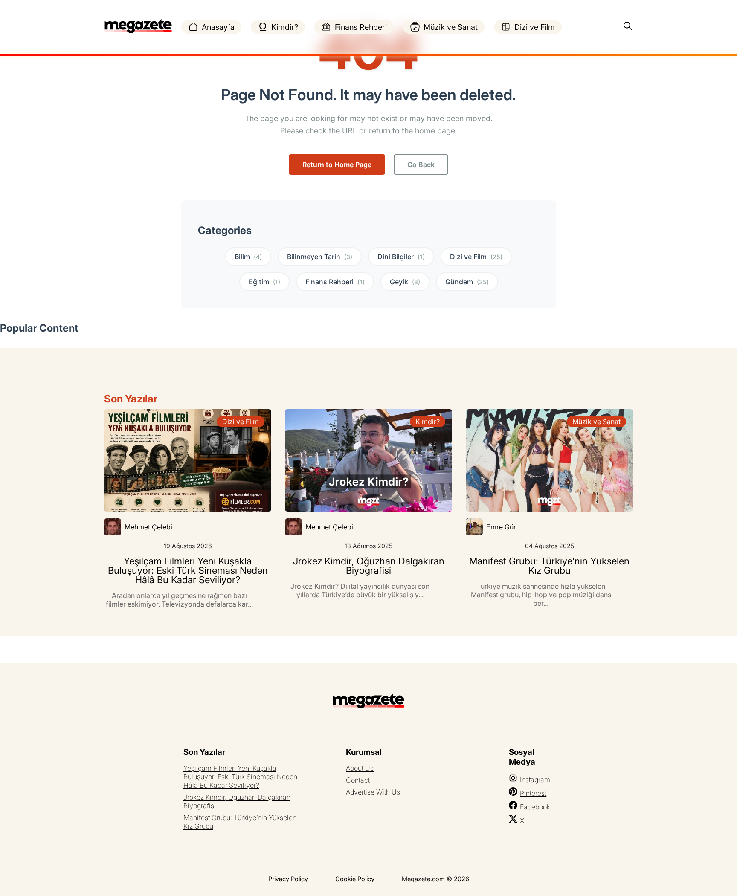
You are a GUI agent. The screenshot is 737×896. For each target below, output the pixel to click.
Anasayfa (218, 27)
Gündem (467, 281)
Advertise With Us (373, 792)
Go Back (421, 164)
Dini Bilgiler (401, 256)
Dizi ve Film (534, 27)
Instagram (535, 779)
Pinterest (533, 793)
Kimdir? (284, 27)
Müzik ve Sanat (451, 27)
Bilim (248, 256)
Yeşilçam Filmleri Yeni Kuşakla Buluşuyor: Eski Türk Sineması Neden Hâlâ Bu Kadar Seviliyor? (240, 776)
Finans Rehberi (361, 27)
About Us (360, 768)
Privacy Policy (288, 878)
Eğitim (264, 281)
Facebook (535, 807)
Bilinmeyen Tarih (319, 256)
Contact (358, 780)
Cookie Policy (354, 878)
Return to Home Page (336, 164)
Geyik (405, 281)
